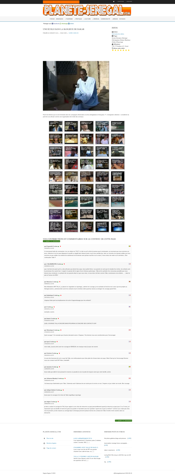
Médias (115, 19)
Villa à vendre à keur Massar (86, 456)
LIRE (129, 438)
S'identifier (120, 1)
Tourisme (69, 19)
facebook (56, 23)
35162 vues (63, 33)
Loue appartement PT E (83, 438)
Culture (88, 19)
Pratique (78, 19)
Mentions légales (51, 443)
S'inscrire (129, 1)
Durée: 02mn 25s (73, 33)
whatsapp (64, 23)
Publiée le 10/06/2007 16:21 (50, 33)
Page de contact (51, 448)
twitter (72, 23)
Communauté (105, 19)
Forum (52, 19)
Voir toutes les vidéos (118, 34)
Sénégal (96, 19)
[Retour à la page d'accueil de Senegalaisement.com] (114, 1)
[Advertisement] (76, 48)
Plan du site (50, 438)
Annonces (59, 19)
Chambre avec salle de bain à (86, 447)
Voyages (122, 19)
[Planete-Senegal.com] (87, 10)
